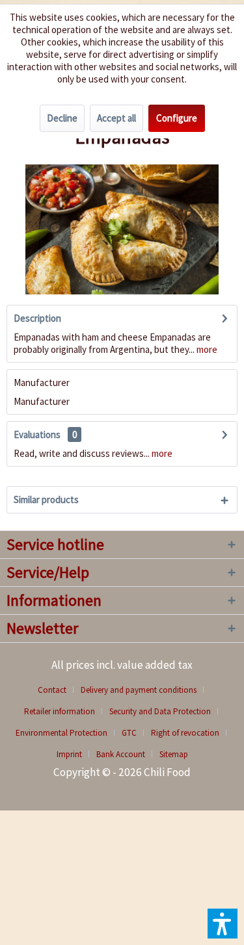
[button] (222, 924)
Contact (52, 689)
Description (37, 318)
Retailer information (59, 711)
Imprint (69, 754)
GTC (129, 732)
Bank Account (120, 754)
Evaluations (37, 434)
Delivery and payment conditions (139, 689)
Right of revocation (185, 732)
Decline (62, 118)
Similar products (46, 499)
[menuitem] (56, 690)
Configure (176, 118)
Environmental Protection (61, 732)
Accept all (116, 118)
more (206, 349)
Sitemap (173, 754)
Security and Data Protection (160, 711)
